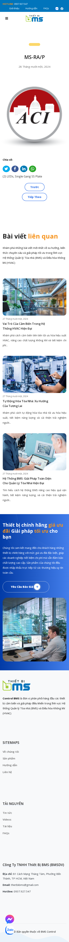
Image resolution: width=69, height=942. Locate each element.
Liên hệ (7, 772)
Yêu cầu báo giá (22, 587)
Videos (7, 819)
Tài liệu (7, 826)
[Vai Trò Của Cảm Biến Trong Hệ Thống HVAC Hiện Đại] (34, 297)
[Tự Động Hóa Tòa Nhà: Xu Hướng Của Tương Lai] (34, 374)
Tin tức (7, 812)
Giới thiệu (14, 8)
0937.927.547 (21, 3)
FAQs (46, 8)
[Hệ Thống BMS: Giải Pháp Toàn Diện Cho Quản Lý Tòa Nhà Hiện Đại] (34, 451)
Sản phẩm (9, 758)
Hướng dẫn (31, 8)
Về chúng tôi (11, 751)
